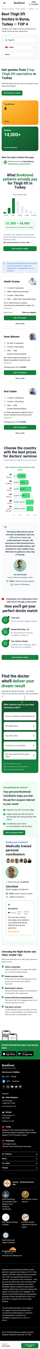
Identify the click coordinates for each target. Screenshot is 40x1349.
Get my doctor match (30, 1345)
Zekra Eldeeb (12, 886)
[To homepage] (19, 3)
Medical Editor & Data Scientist (19, 164)
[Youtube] (12, 1087)
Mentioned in (7, 1072)
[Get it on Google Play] (25, 1053)
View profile (20, 324)
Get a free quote (20, 318)
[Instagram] (8, 1087)
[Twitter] (16, 1087)
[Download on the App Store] (9, 1053)
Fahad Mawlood (28, 161)
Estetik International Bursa (16, 354)
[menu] (4, 3)
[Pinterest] (20, 1087)
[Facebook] (4, 1087)
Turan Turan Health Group (26, 299)
